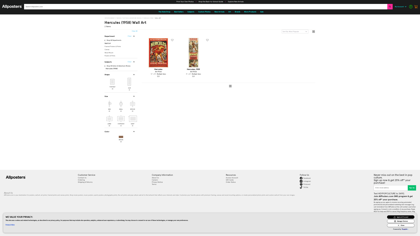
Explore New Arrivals (236, 2)
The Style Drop (164, 12)
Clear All (134, 31)
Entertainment (110, 18)
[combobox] (205, 6)
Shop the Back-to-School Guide (211, 2)
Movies (119, 18)
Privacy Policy (10, 225)
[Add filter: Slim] (129, 82)
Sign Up (412, 188)
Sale (261, 12)
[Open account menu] (405, 6)
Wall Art (158, 18)
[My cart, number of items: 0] (416, 6)
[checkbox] (109, 106)
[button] (185, 2)
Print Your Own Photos (185, 2)
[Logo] (12, 6)
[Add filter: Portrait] (112, 81)
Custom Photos (204, 12)
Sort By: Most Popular (291, 31)
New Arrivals (219, 12)
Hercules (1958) (148, 18)
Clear (129, 62)
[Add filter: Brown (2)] (121, 136)
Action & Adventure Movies (132, 18)
